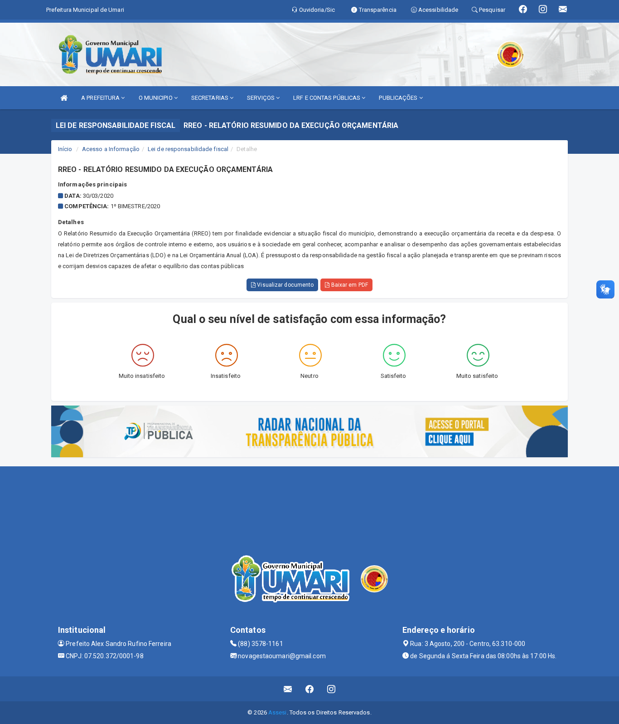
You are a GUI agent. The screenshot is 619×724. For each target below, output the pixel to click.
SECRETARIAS (210, 97)
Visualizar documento (285, 285)
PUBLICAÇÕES (399, 97)
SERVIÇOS (261, 97)
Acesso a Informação (111, 149)
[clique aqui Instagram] (331, 689)
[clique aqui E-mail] (288, 689)
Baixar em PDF (348, 285)
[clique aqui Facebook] (310, 689)
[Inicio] (64, 97)
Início (65, 149)
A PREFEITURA (101, 97)
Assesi (277, 712)
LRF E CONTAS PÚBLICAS (327, 97)
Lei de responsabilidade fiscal (188, 149)
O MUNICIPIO (156, 97)
